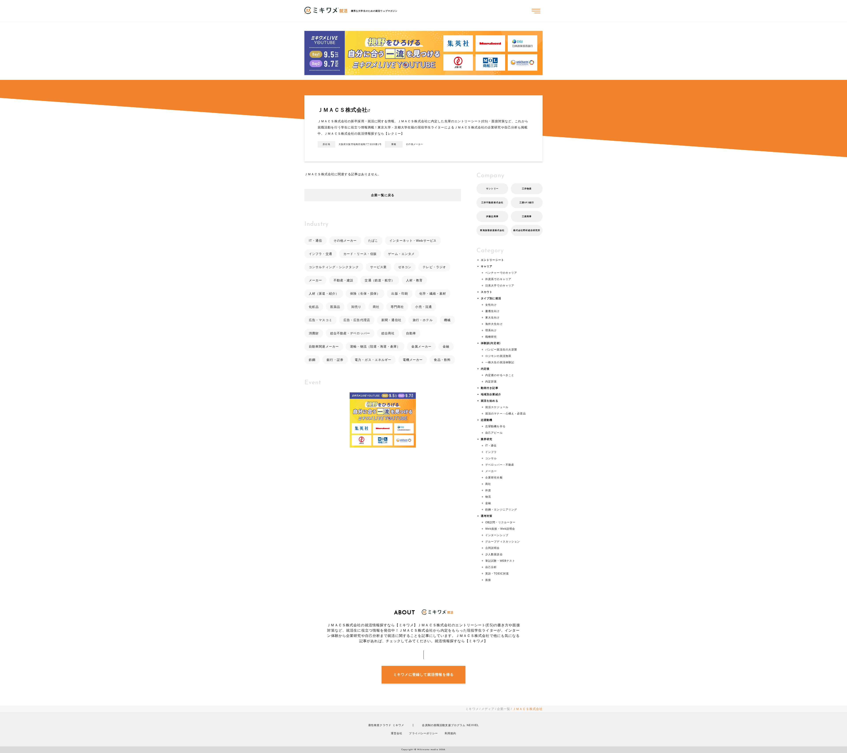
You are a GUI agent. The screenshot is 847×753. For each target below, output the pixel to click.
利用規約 (450, 733)
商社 (376, 307)
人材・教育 (414, 280)
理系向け (491, 330)
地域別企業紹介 (491, 394)
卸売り (356, 307)
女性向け (491, 304)
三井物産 (527, 188)
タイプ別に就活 (491, 298)
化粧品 (314, 307)
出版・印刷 (399, 293)
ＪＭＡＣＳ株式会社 (342, 110)
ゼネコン (404, 267)
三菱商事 (527, 216)
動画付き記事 (489, 388)
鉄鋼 (312, 359)
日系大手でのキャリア (499, 285)
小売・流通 (423, 307)
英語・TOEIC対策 (497, 573)
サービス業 (378, 267)
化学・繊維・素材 (432, 293)
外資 (488, 490)
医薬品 (335, 307)
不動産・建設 (344, 280)
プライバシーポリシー (423, 733)
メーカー (315, 280)
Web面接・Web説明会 (500, 528)
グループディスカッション (502, 541)
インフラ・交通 (320, 254)
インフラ (491, 452)
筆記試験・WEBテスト (500, 560)
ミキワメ (472, 709)
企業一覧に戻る (382, 195)
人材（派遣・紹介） (324, 293)
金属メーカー (421, 346)
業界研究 (486, 439)
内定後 (485, 368)
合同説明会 (492, 548)
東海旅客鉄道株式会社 (492, 230)
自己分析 (491, 567)
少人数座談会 (494, 554)
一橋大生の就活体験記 (499, 362)
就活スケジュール (496, 407)
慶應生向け (492, 311)
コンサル (491, 458)
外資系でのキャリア (498, 279)
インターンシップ (496, 535)
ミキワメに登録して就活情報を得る (423, 674)
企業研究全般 (494, 477)
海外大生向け (494, 324)
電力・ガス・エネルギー (373, 359)
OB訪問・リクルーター (500, 522)
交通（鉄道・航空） (380, 280)
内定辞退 (491, 381)
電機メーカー (413, 359)
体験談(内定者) (490, 343)
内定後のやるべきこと (499, 375)
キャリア (486, 266)
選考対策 (486, 516)
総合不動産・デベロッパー (350, 333)
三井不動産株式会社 (492, 202)
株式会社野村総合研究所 (526, 230)
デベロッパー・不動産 (499, 464)
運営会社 (396, 733)
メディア (488, 709)
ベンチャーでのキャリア (501, 272)
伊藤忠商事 (492, 216)
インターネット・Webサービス (413, 240)
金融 (446, 346)
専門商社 (397, 307)
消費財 (314, 333)
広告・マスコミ (320, 320)
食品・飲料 (442, 359)
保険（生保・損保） (365, 293)
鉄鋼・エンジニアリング (501, 509)
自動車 (411, 333)
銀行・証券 (335, 359)
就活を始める (489, 400)
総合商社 (388, 333)
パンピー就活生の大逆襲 (501, 349)
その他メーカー (345, 240)
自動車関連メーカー (324, 346)
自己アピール (494, 432)
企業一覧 (503, 709)
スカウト (486, 292)
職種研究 (491, 336)
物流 (488, 496)
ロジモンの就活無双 (498, 356)
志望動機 (486, 420)
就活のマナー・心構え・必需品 (505, 413)
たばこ (373, 240)
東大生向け (492, 317)
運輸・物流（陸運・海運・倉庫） (375, 346)
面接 (488, 580)
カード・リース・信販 (360, 254)
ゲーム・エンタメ (401, 254)
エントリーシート (492, 260)
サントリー (492, 188)
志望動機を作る (495, 426)
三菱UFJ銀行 (526, 202)
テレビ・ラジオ (434, 267)
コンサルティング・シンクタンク (334, 267)
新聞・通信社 (391, 320)
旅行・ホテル (423, 320)
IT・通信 (315, 240)
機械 (447, 320)
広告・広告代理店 (356, 320)
